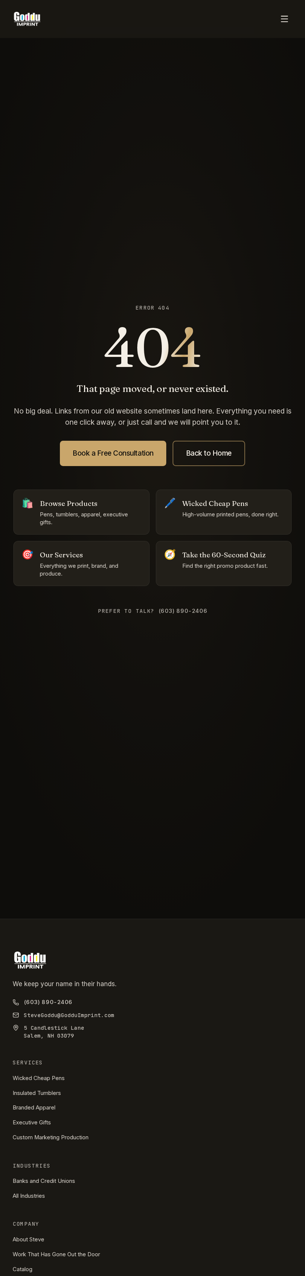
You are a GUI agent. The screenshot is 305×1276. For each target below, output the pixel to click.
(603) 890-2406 (48, 1002)
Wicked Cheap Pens (39, 1078)
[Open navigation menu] (285, 19)
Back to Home (209, 453)
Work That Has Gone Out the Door (56, 1254)
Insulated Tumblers (37, 1093)
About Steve (28, 1239)
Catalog (22, 1269)
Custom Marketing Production (51, 1137)
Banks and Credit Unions (44, 1181)
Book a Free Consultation (113, 453)
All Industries (29, 1196)
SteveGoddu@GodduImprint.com (69, 1015)
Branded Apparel (34, 1107)
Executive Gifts (32, 1122)
